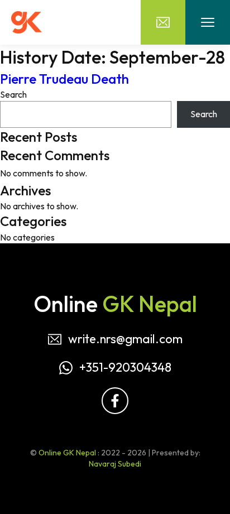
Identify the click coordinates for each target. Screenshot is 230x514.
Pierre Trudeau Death (64, 78)
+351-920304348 (125, 367)
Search (13, 94)
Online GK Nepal (67, 453)
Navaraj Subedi (115, 464)
